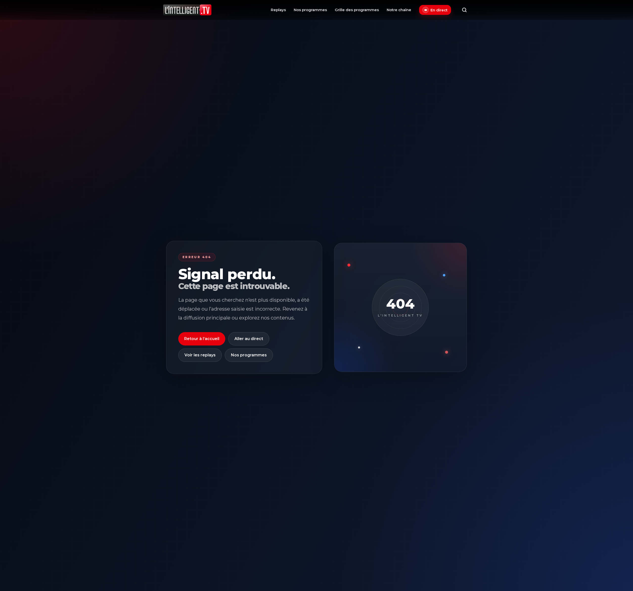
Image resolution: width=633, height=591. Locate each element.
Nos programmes (310, 9)
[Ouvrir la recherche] (464, 9)
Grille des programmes (357, 9)
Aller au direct (248, 338)
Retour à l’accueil (201, 338)
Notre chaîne (399, 9)
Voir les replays (200, 355)
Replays (278, 9)
